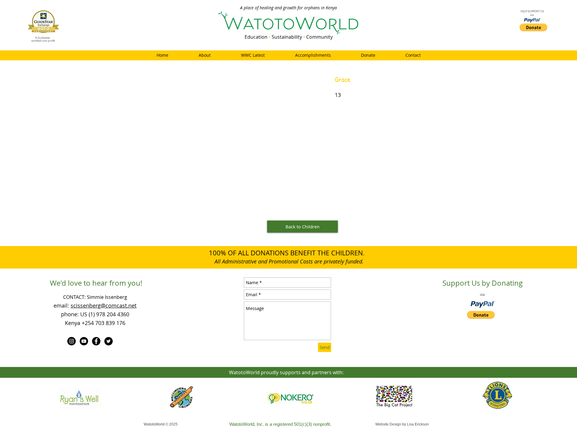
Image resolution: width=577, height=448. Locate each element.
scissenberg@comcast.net (103, 305)
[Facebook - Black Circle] (96, 341)
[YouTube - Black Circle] (84, 341)
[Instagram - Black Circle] (71, 341)
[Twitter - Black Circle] (108, 341)
